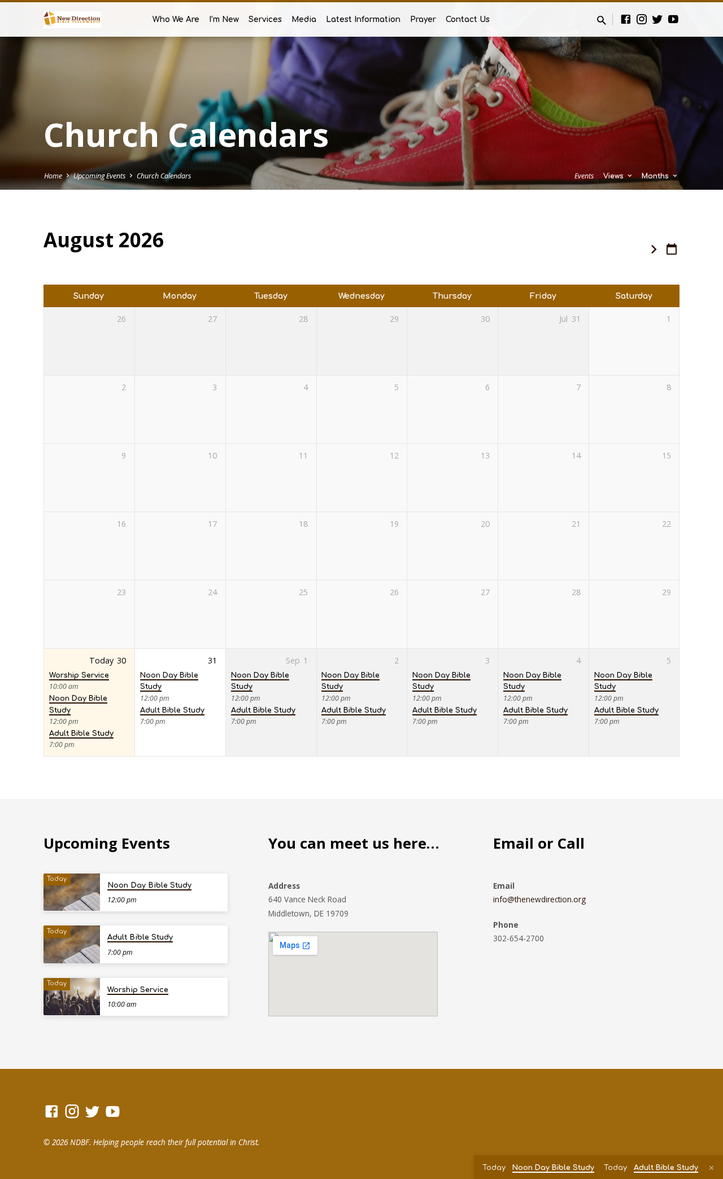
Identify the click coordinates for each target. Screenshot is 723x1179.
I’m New (224, 19)
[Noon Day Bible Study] (71, 892)
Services (265, 19)
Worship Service (79, 675)
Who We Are (176, 19)
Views (614, 176)
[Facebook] (626, 19)
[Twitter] (657, 19)
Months (656, 176)
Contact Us (468, 19)
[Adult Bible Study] (71, 944)
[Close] (711, 1168)
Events (584, 176)
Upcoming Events (99, 176)
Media (303, 19)
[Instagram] (641, 19)
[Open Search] (601, 20)
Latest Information (363, 19)
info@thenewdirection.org (539, 899)
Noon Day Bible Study (149, 885)
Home (53, 176)
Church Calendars (164, 176)
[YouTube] (673, 19)
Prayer (423, 19)
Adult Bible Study (81, 733)
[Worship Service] (71, 997)
